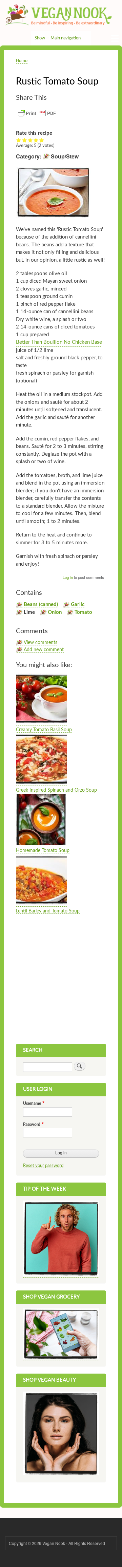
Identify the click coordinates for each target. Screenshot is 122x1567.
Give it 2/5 (24, 140)
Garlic (77, 604)
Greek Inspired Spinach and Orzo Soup (56, 790)
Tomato (83, 612)
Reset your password (43, 1166)
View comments (40, 642)
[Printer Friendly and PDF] (37, 117)
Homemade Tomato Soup (42, 850)
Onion (55, 612)
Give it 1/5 (19, 140)
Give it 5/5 (42, 140)
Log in (68, 577)
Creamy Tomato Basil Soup (44, 730)
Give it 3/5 (30, 140)
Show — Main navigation (58, 38)
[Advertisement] (61, 979)
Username (32, 1103)
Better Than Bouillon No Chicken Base (59, 342)
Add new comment (44, 649)
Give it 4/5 (36, 140)
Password (31, 1124)
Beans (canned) (41, 604)
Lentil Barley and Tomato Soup (48, 911)
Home (21, 60)
